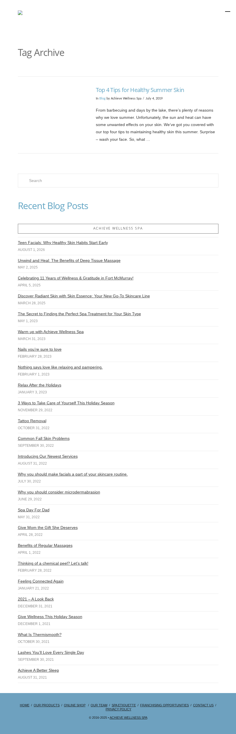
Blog (102, 98)
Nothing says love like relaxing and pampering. (60, 367)
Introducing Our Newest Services (48, 456)
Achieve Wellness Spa (128, 717)
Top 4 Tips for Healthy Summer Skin (140, 90)
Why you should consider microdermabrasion (59, 492)
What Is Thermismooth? (40, 634)
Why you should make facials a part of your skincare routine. (73, 474)
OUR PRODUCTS (47, 705)
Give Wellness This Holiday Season (50, 616)
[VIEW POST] (52, 109)
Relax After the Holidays (39, 385)
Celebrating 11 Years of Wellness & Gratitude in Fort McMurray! (76, 278)
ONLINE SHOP (74, 705)
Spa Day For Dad (34, 510)
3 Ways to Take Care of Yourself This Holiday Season (66, 403)
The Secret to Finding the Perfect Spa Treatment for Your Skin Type (79, 313)
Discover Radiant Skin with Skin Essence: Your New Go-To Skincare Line (84, 296)
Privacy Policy (118, 709)
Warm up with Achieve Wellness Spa (51, 331)
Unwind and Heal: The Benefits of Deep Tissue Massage (69, 260)
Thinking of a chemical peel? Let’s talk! (53, 563)
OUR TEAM (99, 705)
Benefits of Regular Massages (45, 545)
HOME (24, 705)
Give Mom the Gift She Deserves (48, 527)
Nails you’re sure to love (40, 349)
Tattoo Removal (32, 420)
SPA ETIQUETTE (124, 705)
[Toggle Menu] (203, 24)
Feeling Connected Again (41, 581)
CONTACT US (203, 705)
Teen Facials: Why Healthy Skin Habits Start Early (63, 242)
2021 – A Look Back (36, 599)
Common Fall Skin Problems (44, 438)
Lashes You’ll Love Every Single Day (51, 652)
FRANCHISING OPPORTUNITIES (164, 705)
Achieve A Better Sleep (38, 670)
